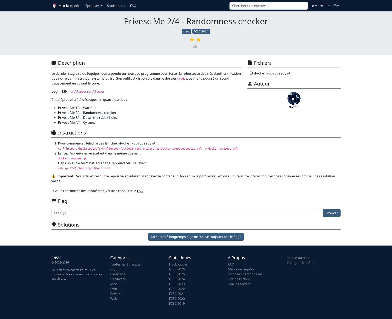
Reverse (116, 293)
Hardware (118, 279)
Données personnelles (245, 274)
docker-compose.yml (272, 73)
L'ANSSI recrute (239, 284)
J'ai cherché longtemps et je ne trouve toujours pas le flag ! (196, 237)
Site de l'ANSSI (239, 279)
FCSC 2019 (177, 303)
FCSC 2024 (177, 279)
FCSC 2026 (177, 269)
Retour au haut (298, 258)
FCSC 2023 (177, 284)
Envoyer (331, 213)
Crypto (115, 269)
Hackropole (69, 5)
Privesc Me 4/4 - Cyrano (76, 122)
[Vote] (196, 46)
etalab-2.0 (58, 278)
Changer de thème (301, 262)
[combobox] (268, 6)
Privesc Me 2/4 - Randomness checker (87, 112)
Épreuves (92, 5)
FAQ (140, 191)
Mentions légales (241, 269)
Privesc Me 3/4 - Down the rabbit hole (87, 117)
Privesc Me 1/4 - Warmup (77, 108)
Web (113, 298)
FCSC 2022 (177, 289)
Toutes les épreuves (125, 264)
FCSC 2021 (201, 31)
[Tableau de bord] (328, 6)
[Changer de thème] (321, 6)
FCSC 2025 (177, 274)
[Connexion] (336, 6)
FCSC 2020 (177, 298)
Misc (113, 284)
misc (186, 31)
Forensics (117, 274)
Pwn (113, 289)
